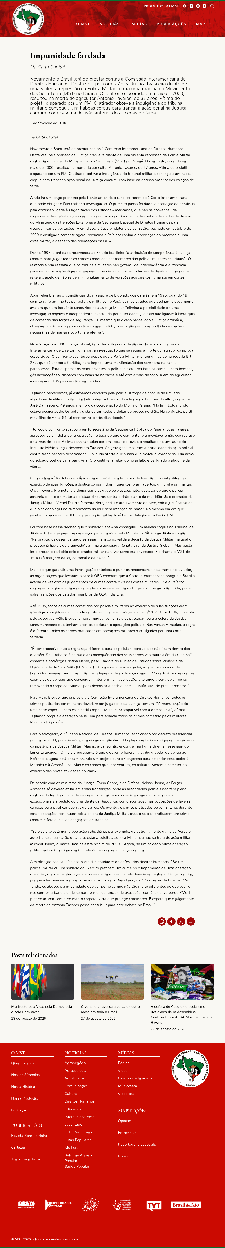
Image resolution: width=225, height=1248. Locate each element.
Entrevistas (127, 1132)
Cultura (71, 1094)
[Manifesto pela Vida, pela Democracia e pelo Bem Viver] (42, 982)
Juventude (73, 1124)
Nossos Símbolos (25, 1075)
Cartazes (18, 1147)
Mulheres (72, 1147)
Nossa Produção (24, 1098)
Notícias (110, 24)
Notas (123, 1156)
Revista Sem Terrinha (29, 1136)
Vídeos (123, 1070)
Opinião (124, 1121)
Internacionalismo (79, 1117)
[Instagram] (198, 6)
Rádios (123, 1063)
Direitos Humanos (79, 1101)
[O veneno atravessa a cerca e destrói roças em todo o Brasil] (112, 982)
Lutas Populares (78, 1140)
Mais (201, 24)
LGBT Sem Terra (79, 1132)
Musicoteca (127, 1086)
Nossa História (23, 1087)
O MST (83, 24)
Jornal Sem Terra (25, 1159)
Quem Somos (22, 1063)
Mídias (139, 24)
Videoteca (126, 1094)
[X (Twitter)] (191, 6)
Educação (19, 1110)
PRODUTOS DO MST (161, 6)
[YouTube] (204, 6)
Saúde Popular (77, 1166)
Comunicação (76, 1086)
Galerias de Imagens (135, 1078)
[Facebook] (184, 6)
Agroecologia (75, 1070)
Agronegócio (75, 1063)
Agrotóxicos (74, 1078)
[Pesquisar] (212, 6)
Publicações (171, 24)
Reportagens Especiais (137, 1144)
